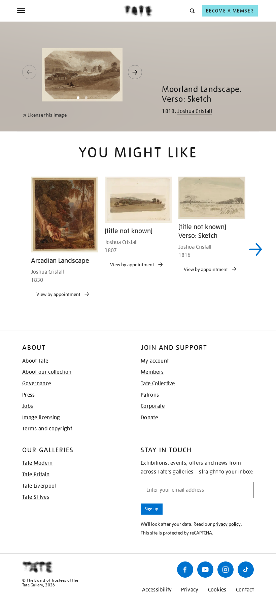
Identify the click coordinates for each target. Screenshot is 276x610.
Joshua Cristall (194, 111)
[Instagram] (225, 569)
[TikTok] (246, 569)
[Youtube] (205, 569)
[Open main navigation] (70, 11)
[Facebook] (185, 569)
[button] (191, 10)
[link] (44, 115)
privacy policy (227, 524)
